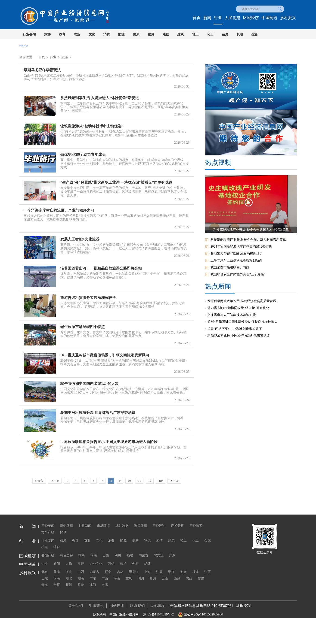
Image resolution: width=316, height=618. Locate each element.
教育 (62, 34)
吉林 (120, 572)
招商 (81, 555)
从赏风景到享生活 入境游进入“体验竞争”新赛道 (99, 98)
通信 (166, 34)
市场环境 (103, 525)
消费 (106, 34)
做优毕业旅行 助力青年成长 (83, 154)
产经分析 (177, 525)
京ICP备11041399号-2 (158, 614)
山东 (44, 578)
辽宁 (108, 572)
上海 (147, 572)
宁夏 (56, 585)
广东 (172, 555)
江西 (207, 572)
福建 (130, 555)
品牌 (147, 563)
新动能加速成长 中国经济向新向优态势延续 (238, 335)
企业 (44, 563)
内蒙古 (143, 555)
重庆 (129, 578)
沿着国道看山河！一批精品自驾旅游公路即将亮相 (101, 268)
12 (149, 480)
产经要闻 (47, 525)
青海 (44, 585)
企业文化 (96, 563)
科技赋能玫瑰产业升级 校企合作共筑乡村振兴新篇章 (248, 239)
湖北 (68, 578)
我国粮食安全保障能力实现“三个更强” (238, 274)
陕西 (189, 578)
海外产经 (47, 532)
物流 (151, 34)
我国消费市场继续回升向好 (230, 267)
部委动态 (66, 525)
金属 (225, 34)
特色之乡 (66, 555)
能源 (121, 34)
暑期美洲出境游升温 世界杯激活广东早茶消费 (97, 413)
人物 (68, 563)
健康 (136, 34)
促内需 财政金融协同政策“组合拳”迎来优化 (238, 308)
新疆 (68, 585)
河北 (68, 572)
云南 (165, 578)
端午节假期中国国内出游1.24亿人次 (89, 383)
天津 (56, 572)
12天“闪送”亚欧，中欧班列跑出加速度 (234, 328)
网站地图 (158, 606)
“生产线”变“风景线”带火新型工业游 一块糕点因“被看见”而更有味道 (116, 182)
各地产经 (47, 555)
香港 (80, 585)
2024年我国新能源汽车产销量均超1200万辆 (241, 246)
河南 (93, 555)
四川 (118, 555)
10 (129, 480)
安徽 (183, 572)
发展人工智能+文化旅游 (79, 239)
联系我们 (137, 606)
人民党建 (232, 18)
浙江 (171, 572)
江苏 (159, 572)
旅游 (47, 34)
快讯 (63, 532)
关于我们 (75, 606)
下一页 (174, 480)
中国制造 (269, 18)
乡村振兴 (288, 18)
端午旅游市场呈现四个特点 (82, 327)
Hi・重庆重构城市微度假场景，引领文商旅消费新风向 (104, 355)
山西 (105, 555)
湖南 (80, 578)
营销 (111, 563)
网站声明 (116, 606)
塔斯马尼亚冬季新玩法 (42, 70)
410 (160, 480)
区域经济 (251, 18)
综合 (254, 34)
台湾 (105, 585)
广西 (105, 578)
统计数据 (121, 525)
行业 (218, 17)
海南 (117, 578)
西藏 (177, 578)
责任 (80, 563)
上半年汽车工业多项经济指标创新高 (236, 260)
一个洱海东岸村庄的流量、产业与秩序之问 (59, 210)
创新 (135, 563)
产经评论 (158, 525)
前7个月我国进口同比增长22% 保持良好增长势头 (242, 322)
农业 (77, 34)
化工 (210, 34)
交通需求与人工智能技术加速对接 (231, 315)
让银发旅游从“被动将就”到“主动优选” (91, 126)
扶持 (123, 563)
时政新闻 (84, 525)
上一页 (55, 480)
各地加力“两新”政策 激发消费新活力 (237, 253)
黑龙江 (159, 555)
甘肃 (201, 578)
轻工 (195, 34)
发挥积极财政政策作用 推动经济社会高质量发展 (241, 301)
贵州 (153, 578)
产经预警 (195, 525)
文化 (92, 34)
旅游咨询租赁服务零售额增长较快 (88, 298)
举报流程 (243, 606)
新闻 (207, 18)
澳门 (93, 585)
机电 (240, 34)
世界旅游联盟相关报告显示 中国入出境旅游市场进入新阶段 (109, 442)
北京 (44, 572)
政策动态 (140, 525)
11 (139, 480)
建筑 (180, 34)
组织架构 (96, 606)
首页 (197, 18)
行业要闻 (29, 34)
